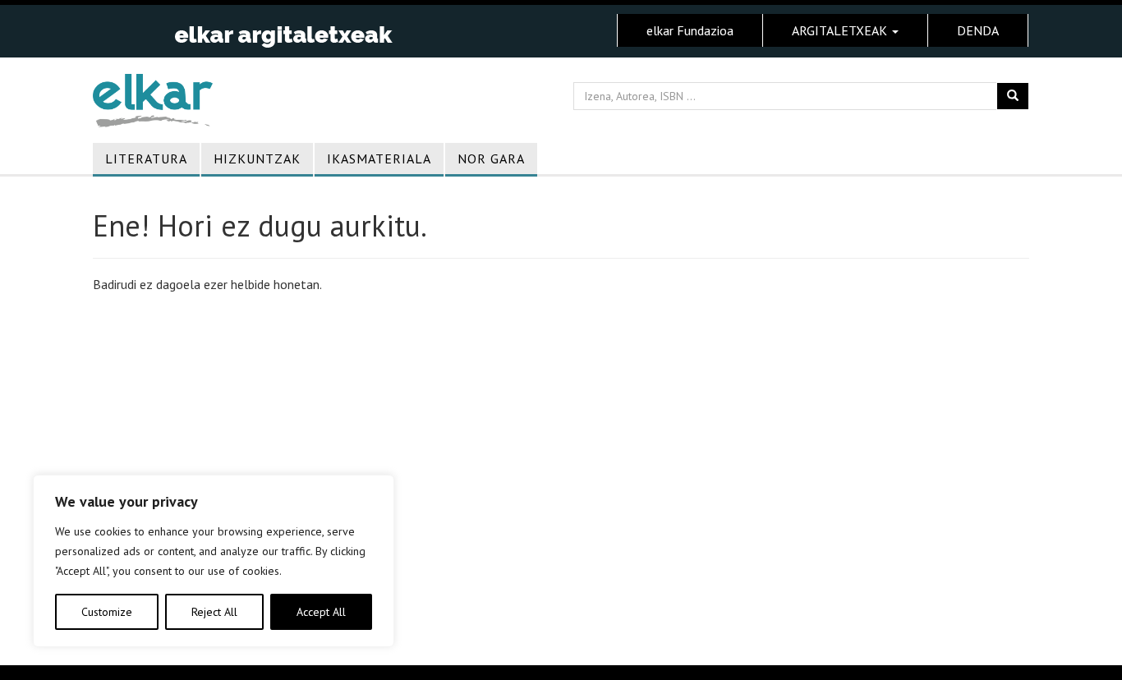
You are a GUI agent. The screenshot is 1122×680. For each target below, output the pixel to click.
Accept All (321, 611)
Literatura (146, 158)
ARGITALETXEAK (841, 30)
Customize (106, 611)
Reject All (214, 611)
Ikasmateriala (379, 158)
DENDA (978, 30)
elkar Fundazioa (689, 30)
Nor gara (491, 158)
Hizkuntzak (257, 158)
